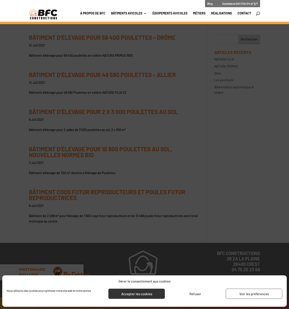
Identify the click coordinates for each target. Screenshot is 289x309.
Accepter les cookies (136, 294)
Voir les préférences (254, 294)
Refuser (195, 294)
